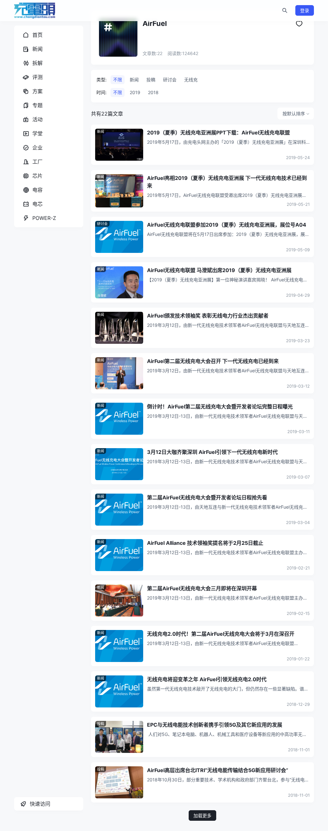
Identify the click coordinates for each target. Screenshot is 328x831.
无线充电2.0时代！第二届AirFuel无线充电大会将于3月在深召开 (220, 634)
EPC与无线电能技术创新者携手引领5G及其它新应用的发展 (214, 725)
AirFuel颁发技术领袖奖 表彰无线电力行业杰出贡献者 (207, 315)
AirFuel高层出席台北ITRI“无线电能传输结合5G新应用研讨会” (217, 770)
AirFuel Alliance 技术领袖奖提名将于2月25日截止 (205, 543)
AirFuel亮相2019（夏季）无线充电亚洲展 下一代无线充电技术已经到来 (227, 182)
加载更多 (202, 815)
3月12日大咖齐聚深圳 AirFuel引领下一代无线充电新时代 (212, 452)
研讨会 (102, 224)
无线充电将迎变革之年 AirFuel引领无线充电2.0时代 (206, 679)
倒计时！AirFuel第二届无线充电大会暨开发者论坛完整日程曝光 (220, 406)
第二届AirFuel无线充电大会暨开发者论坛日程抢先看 (207, 497)
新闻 (100, 131)
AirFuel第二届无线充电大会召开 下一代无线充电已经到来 (213, 361)
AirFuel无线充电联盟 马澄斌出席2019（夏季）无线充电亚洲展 (219, 270)
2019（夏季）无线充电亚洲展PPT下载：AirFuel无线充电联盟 (218, 132)
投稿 (100, 724)
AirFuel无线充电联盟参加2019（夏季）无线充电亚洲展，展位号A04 (226, 225)
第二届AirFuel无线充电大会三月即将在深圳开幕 (202, 588)
